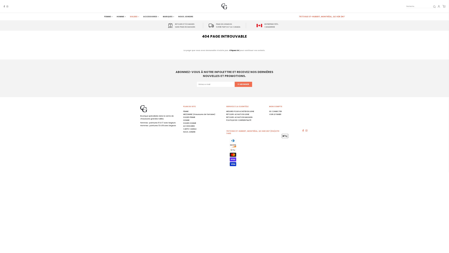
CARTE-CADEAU (190, 129)
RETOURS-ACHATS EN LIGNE (237, 114)
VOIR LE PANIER (275, 114)
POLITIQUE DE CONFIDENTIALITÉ (238, 120)
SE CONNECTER (275, 111)
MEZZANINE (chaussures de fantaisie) (199, 114)
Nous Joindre (185, 16)
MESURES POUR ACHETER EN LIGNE (240, 111)
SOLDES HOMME (189, 123)
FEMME (185, 111)
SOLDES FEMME (189, 117)
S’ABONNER (243, 84)
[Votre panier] (442, 6)
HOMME (186, 120)
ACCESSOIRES (189, 126)
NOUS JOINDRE (189, 132)
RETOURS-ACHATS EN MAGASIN (239, 117)
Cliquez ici (234, 50)
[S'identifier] (438, 6)
